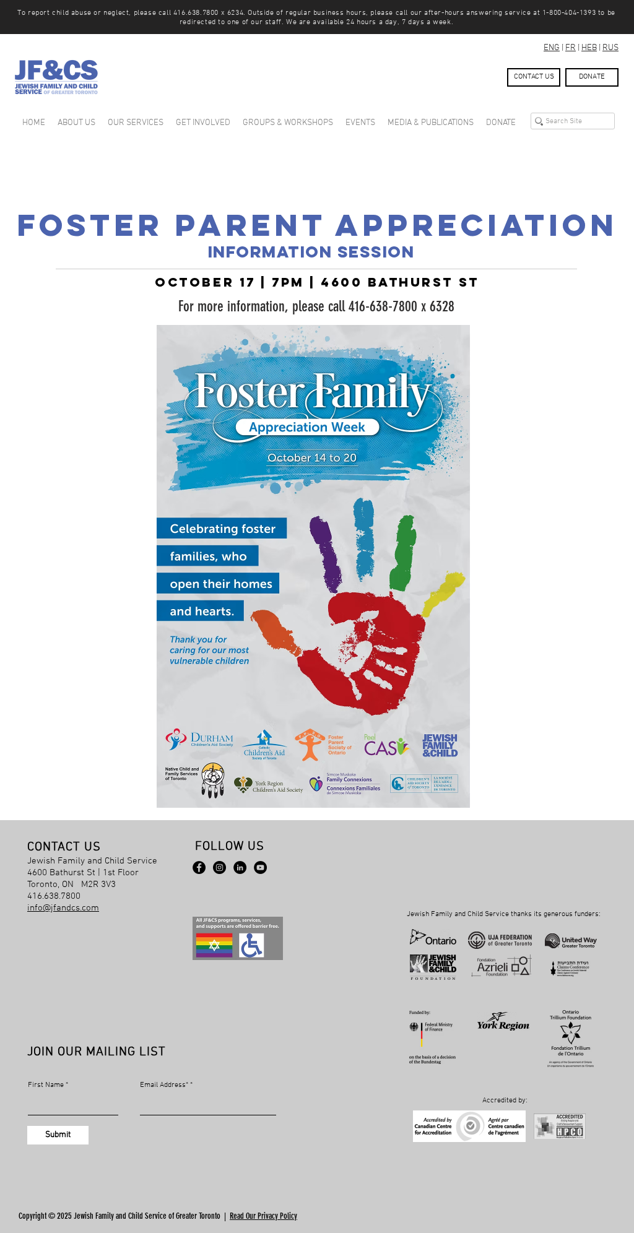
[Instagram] (219, 867)
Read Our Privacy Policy (263, 1216)
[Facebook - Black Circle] (199, 867)
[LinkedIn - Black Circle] (239, 867)
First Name (46, 1085)
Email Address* (164, 1085)
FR (570, 48)
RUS (610, 48)
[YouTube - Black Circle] (260, 867)
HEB (589, 48)
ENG (552, 48)
